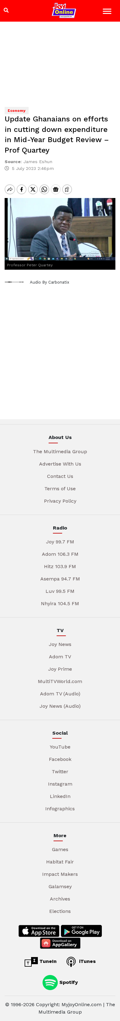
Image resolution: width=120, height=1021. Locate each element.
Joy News (60, 644)
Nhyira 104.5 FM (60, 603)
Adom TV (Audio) (60, 694)
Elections (60, 911)
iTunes (87, 961)
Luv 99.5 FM (60, 591)
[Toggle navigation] (108, 12)
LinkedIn (60, 796)
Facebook (60, 759)
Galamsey (60, 886)
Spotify (68, 982)
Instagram (60, 784)
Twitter (60, 771)
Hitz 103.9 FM (60, 566)
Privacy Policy (60, 501)
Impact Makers (60, 874)
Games (60, 849)
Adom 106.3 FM (60, 554)
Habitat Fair (60, 862)
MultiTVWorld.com (60, 681)
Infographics (60, 809)
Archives (60, 899)
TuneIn (47, 961)
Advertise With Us (60, 464)
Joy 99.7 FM (60, 542)
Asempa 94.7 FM (60, 579)
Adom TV (60, 657)
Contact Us (60, 476)
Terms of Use (60, 489)
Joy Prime (60, 669)
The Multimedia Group (60, 451)
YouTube (60, 747)
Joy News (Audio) (60, 706)
